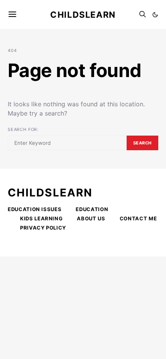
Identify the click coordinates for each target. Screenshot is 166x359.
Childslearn (83, 15)
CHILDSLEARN (50, 192)
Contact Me (138, 218)
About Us (91, 218)
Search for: (23, 129)
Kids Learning (41, 218)
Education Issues (34, 209)
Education (92, 209)
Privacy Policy (43, 228)
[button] (155, 15)
